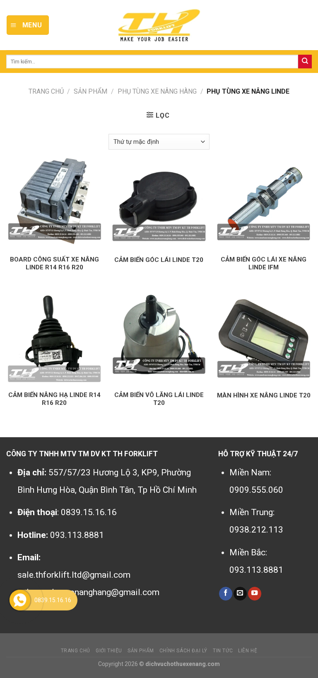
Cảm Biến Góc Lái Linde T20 (158, 260)
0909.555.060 (256, 490)
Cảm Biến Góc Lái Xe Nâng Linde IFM (263, 263)
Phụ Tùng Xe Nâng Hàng (157, 91)
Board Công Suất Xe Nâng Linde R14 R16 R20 (54, 263)
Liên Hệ (247, 651)
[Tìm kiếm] (305, 61)
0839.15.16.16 (89, 512)
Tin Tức (223, 651)
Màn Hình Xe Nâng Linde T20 (264, 395)
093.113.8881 (77, 535)
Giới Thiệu (109, 651)
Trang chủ (46, 91)
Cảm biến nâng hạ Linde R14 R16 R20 (54, 399)
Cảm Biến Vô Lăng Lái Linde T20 (159, 399)
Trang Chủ (75, 651)
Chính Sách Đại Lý (183, 651)
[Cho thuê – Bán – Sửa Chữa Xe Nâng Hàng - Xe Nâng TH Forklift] (159, 25)
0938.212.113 (256, 530)
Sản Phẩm (90, 91)
